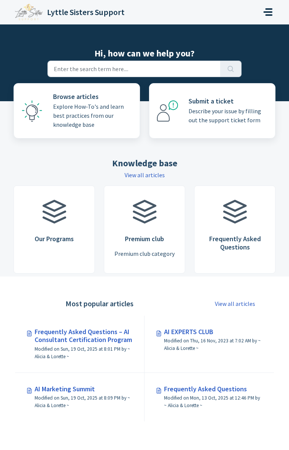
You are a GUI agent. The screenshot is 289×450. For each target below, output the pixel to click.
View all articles (145, 175)
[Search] (231, 69)
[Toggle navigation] (267, 12)
